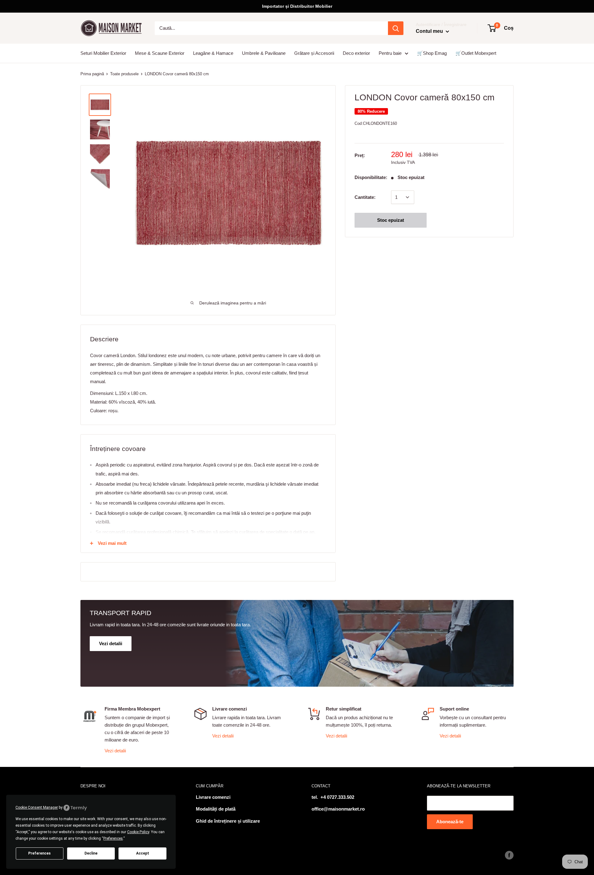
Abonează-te (449, 821)
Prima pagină (92, 74)
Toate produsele (124, 74)
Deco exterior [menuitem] (356, 53)
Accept (142, 853)
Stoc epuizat (390, 220)
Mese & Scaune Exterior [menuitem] (159, 53)
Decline (90, 853)
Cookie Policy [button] (138, 832)
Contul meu (430, 31)
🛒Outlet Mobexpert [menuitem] (475, 53)
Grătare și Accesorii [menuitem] (314, 53)
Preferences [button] (113, 838)
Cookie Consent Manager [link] (36, 807)
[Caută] (395, 28)
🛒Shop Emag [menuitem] (432, 53)
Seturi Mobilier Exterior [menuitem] (103, 53)
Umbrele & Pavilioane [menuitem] (264, 53)
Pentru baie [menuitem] (390, 53)
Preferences (39, 853)
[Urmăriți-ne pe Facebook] (509, 855)
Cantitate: (365, 197)
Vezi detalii (115, 750)
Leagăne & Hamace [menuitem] (213, 53)
